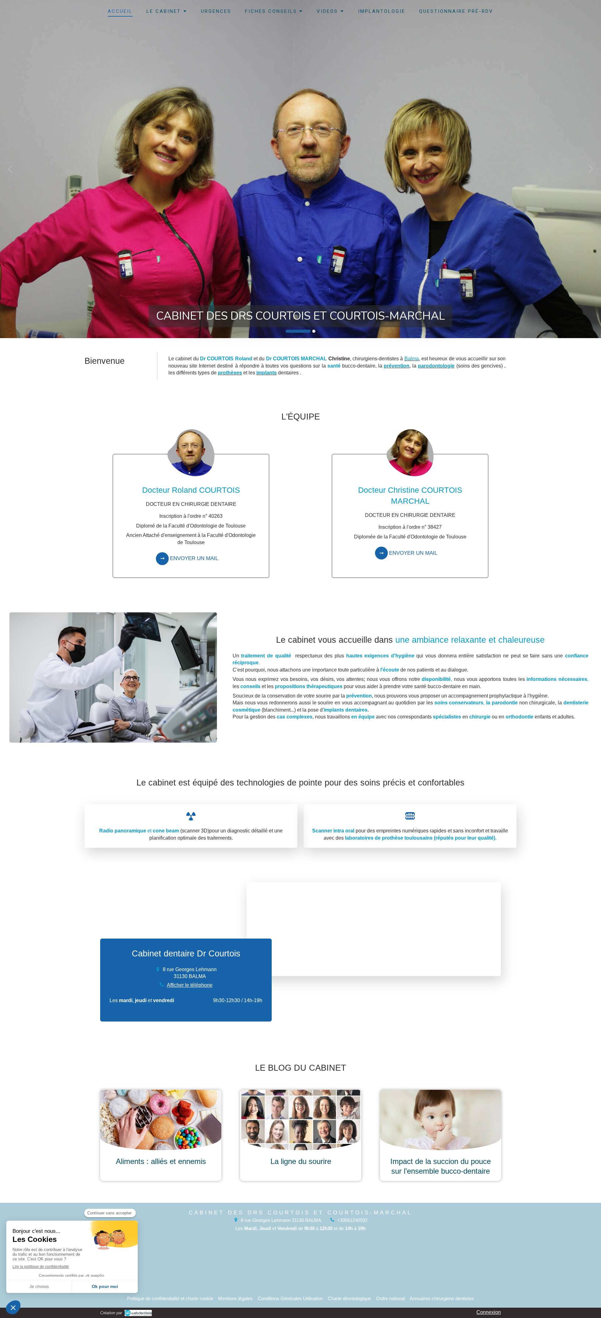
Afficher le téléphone (190, 985)
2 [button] (314, 331)
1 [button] (298, 331)
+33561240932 (352, 1220)
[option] (300, 169)
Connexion (488, 1312)
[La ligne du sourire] (300, 1120)
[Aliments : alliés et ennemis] (160, 1120)
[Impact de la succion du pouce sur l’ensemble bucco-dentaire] (440, 1120)
